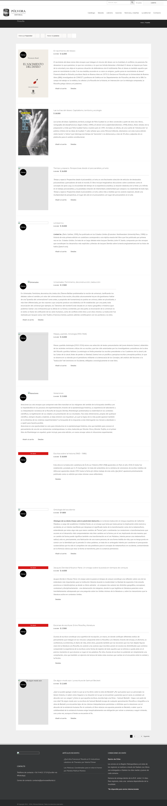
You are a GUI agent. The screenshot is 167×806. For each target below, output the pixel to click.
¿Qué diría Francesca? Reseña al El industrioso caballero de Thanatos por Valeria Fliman (82, 760)
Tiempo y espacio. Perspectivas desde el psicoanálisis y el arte (81, 168)
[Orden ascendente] (42, 35)
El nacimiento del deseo (64, 51)
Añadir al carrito (61, 88)
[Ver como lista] (74, 36)
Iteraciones (58, 393)
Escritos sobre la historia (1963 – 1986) (70, 453)
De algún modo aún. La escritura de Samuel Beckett (77, 680)
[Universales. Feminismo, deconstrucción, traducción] (33, 282)
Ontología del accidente (64, 510)
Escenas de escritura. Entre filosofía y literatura (74, 625)
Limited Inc (59, 223)
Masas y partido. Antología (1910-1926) (70, 334)
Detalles (73, 88)
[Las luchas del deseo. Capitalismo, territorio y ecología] (33, 132)
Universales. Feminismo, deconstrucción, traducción (77, 282)
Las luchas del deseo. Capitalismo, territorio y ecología (77, 110)
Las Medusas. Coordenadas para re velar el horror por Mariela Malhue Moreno (83, 769)
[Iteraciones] (33, 393)
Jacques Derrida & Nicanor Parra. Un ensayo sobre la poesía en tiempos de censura (91, 568)
